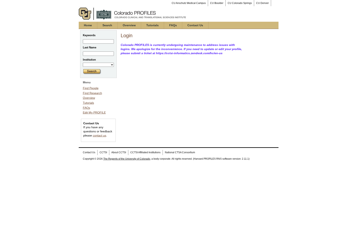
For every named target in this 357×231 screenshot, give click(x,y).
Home (88, 25)
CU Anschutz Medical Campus (189, 3)
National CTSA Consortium (180, 152)
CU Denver (262, 3)
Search (107, 25)
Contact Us (195, 25)
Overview (129, 25)
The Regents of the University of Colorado (126, 158)
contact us (99, 135)
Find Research (92, 93)
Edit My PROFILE (94, 112)
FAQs (173, 25)
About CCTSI (118, 152)
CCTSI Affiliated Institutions (145, 152)
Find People (91, 88)
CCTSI (103, 152)
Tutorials (152, 25)
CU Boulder (216, 3)
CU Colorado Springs (240, 3)
